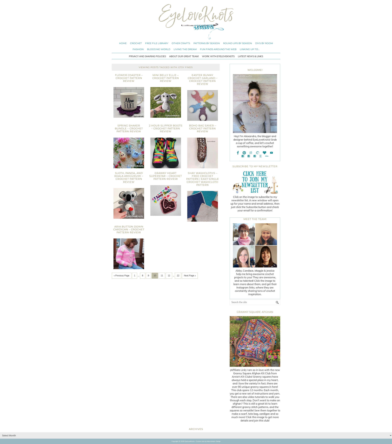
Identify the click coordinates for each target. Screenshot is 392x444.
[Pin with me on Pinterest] (244, 152)
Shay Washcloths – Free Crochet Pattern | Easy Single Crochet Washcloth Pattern (202, 179)
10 (155, 275)
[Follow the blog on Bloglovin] (264, 152)
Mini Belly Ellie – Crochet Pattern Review (165, 78)
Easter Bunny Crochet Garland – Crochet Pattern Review (202, 80)
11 (162, 275)
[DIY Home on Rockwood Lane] (249, 156)
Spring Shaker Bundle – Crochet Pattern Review (129, 128)
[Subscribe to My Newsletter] (255, 182)
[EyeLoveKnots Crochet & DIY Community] (243, 156)
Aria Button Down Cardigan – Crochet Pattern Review (128, 229)
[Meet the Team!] (255, 245)
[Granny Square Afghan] (255, 341)
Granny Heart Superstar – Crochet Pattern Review (165, 176)
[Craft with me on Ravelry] (257, 152)
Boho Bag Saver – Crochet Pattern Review (202, 128)
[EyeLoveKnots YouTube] (271, 152)
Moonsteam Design (214, 441)
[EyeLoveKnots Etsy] (261, 156)
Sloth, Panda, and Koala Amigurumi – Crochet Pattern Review (128, 177)
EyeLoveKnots (196, 21)
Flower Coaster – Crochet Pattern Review (129, 78)
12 (169, 275)
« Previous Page (121, 275)
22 (178, 275)
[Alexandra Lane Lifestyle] (255, 156)
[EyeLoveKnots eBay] (266, 156)
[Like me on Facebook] (238, 152)
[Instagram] (251, 152)
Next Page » (190, 275)
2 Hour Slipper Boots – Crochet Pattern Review (165, 128)
